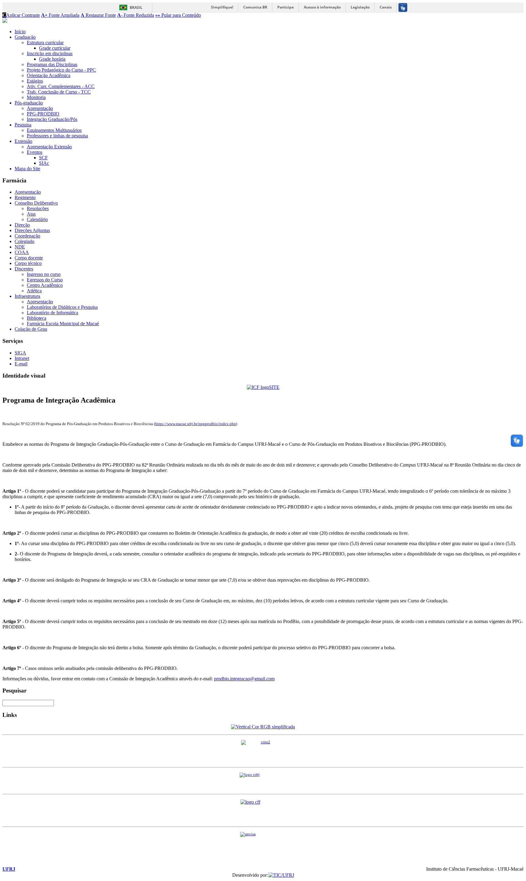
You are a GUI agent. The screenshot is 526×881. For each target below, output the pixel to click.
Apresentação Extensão (49, 146)
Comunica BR (255, 7)
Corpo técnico (28, 263)
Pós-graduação (29, 102)
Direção (22, 224)
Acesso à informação (322, 7)
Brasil (136, 7)
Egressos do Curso (45, 279)
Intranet (22, 358)
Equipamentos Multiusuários (54, 130)
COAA (22, 252)
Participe (285, 7)
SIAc (44, 163)
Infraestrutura (27, 296)
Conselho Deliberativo (36, 203)
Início (20, 31)
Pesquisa (23, 124)
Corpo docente (29, 257)
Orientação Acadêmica (48, 75)
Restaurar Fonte (98, 15)
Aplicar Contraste (21, 15)
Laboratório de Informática (52, 312)
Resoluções (38, 208)
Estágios (35, 80)
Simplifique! (222, 7)
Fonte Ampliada (60, 15)
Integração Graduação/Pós (52, 119)
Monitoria (36, 97)
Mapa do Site (27, 168)
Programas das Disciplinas (52, 64)
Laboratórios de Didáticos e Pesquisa (62, 307)
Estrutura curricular (45, 42)
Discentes (24, 268)
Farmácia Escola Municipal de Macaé (63, 323)
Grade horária (52, 59)
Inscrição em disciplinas (49, 53)
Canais (386, 7)
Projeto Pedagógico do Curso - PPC (61, 69)
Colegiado (24, 241)
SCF (43, 157)
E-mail (21, 363)
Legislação (360, 7)
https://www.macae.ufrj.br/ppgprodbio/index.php (195, 424)
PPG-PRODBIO (43, 113)
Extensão (23, 141)
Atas (31, 214)
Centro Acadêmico (45, 285)
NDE (20, 246)
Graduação (25, 37)
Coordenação (27, 235)
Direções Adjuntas (32, 230)
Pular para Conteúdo (178, 15)
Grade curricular (54, 48)
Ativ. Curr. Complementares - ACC (61, 86)
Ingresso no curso (44, 274)
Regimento (25, 197)
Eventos (34, 152)
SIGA (20, 352)
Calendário (37, 219)
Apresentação (40, 108)
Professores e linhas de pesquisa (57, 135)
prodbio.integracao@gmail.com (244, 678)
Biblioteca (36, 318)
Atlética (34, 290)
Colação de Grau (31, 329)
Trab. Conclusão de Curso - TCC (59, 91)
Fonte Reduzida (135, 15)
